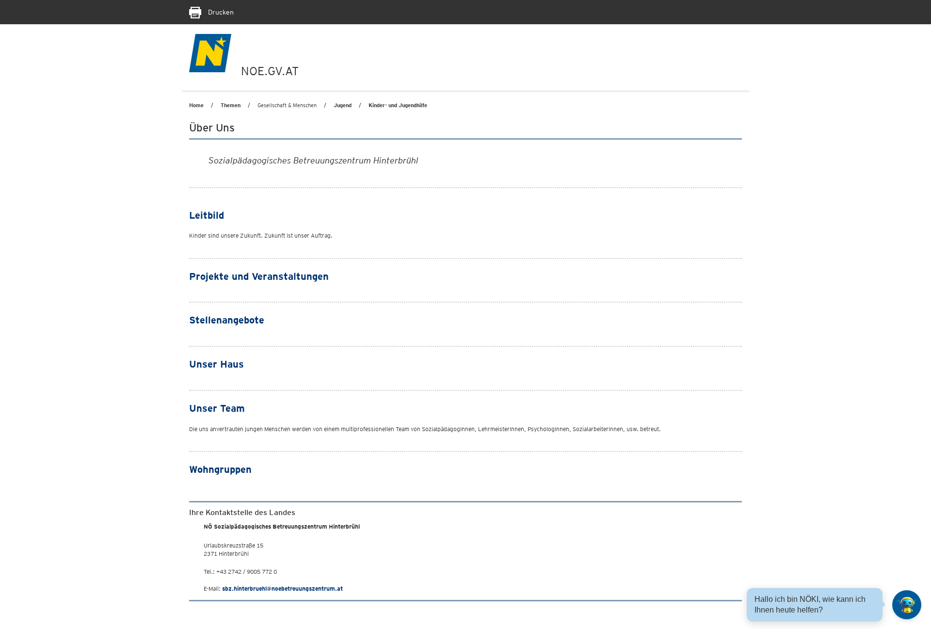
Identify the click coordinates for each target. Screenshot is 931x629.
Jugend (343, 105)
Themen (231, 105)
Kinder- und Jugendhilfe (398, 105)
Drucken (220, 12)
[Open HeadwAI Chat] (906, 604)
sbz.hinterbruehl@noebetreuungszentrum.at (282, 588)
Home (196, 105)
